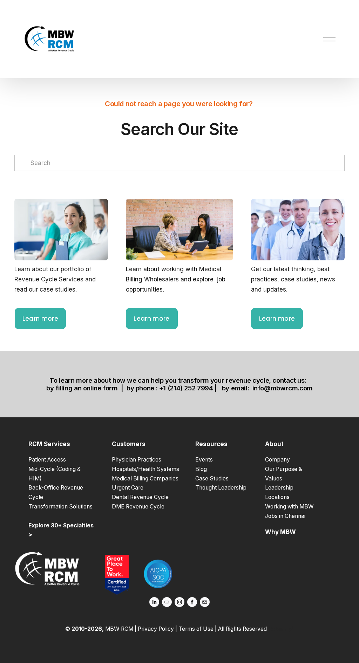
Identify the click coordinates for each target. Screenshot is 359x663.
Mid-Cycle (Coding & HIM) (54, 474)
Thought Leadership (220, 487)
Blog (201, 469)
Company (277, 459)
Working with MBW (289, 506)
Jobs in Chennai (285, 516)
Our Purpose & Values (283, 474)
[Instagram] (179, 602)
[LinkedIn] (154, 602)
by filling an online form (82, 388)
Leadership (279, 487)
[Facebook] (192, 602)
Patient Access (47, 459)
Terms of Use (196, 629)
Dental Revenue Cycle (140, 497)
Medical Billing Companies (145, 478)
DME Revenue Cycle (138, 506)
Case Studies (212, 478)
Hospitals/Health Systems (145, 469)
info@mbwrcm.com (282, 388)
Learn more (40, 318)
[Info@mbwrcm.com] (205, 602)
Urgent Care (127, 487)
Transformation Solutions (60, 506)
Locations (277, 497)
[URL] (167, 602)
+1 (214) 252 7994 (186, 388)
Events (204, 459)
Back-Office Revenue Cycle (55, 492)
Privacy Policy (156, 629)
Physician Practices (136, 459)
